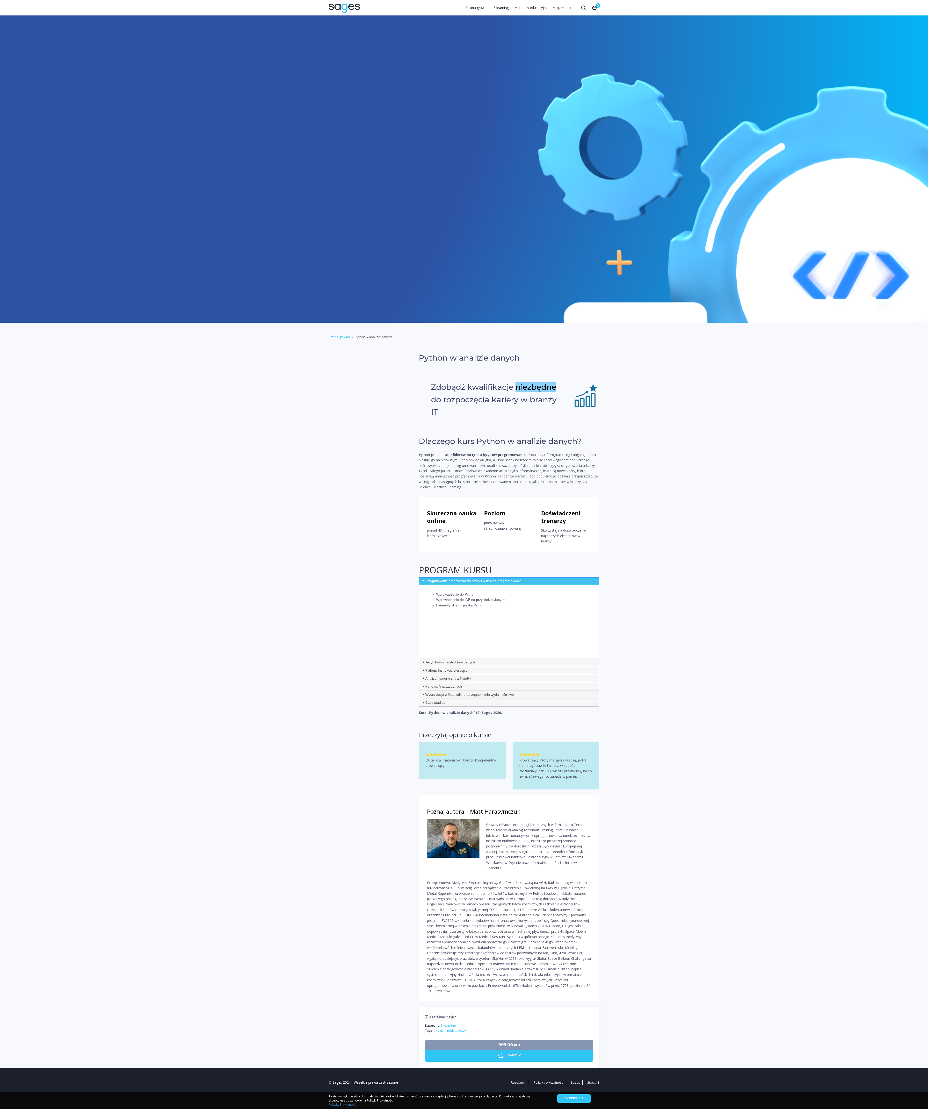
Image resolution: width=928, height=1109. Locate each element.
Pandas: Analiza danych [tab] (443, 686)
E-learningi (501, 7)
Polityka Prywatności (342, 1104)
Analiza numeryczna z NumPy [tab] (448, 678)
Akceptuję (574, 1098)
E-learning (448, 1025)
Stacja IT (593, 1082)
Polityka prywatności (549, 1082)
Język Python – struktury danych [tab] (450, 662)
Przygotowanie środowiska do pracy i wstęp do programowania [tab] (473, 581)
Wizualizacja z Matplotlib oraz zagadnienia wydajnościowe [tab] (469, 695)
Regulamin (518, 1082)
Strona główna (476, 7)
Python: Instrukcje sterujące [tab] (446, 670)
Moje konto (561, 7)
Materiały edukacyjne (531, 7)
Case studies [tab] (435, 702)
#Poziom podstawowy (450, 1030)
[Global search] (583, 7)
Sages (575, 1082)
